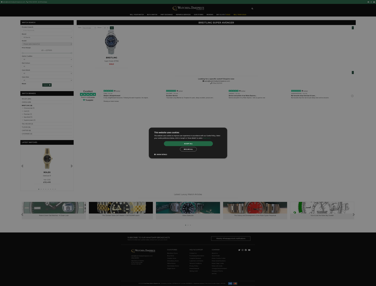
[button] (160, 154)
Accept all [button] (188, 143)
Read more (206, 138)
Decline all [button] (188, 149)
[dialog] (188, 143)
